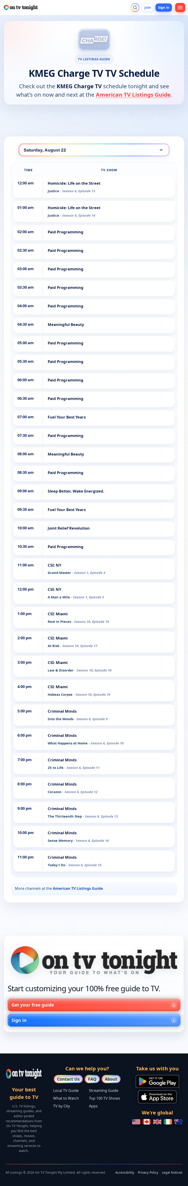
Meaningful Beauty (66, 324)
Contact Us (68, 1079)
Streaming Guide (103, 1090)
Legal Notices (172, 1172)
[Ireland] (168, 1122)
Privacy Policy (148, 1172)
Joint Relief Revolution (69, 528)
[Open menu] (180, 7)
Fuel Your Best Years (67, 417)
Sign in (163, 7)
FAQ (92, 1079)
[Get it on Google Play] (157, 1081)
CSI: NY (54, 565)
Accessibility (124, 1172)
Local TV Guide (66, 1090)
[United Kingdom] (157, 1122)
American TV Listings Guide (133, 94)
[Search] (135, 7)
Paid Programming (65, 232)
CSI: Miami (58, 613)
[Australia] (178, 1122)
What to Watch (66, 1098)
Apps (93, 1106)
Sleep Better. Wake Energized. (76, 491)
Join (147, 7)
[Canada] (147, 1122)
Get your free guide (32, 1005)
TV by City (61, 1106)
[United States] (136, 1122)
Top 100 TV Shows (104, 1098)
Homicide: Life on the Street (74, 183)
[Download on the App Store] (157, 1096)
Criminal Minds (62, 711)
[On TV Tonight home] (94, 960)
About (111, 1079)
